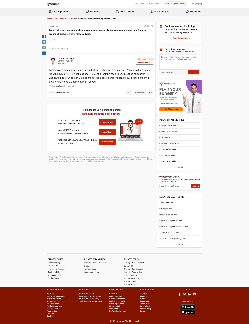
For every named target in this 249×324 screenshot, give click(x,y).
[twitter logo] (184, 295)
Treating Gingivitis (130, 284)
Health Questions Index (117, 299)
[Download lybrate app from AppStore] (188, 314)
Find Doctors (107, 122)
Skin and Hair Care (53, 301)
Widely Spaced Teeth (55, 275)
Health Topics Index (116, 304)
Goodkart (50, 294)
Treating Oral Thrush (131, 278)
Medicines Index (115, 306)
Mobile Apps (145, 301)
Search (196, 186)
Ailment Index (114, 309)
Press (142, 311)
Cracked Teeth (53, 278)
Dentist (86, 266)
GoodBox (50, 316)
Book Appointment (181, 38)
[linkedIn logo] (189, 295)
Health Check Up (54, 263)
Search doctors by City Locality (89, 296)
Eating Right (128, 266)
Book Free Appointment (175, 4)
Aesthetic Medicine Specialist (95, 263)
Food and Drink (52, 309)
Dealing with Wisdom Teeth (134, 263)
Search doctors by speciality (88, 299)
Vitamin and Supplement (56, 296)
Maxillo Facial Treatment (57, 269)
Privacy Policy (145, 306)
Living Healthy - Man (131, 275)
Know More (107, 142)
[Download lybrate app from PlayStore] (188, 308)
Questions (72, 19)
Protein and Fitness (54, 299)
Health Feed (63, 19)
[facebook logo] (179, 295)
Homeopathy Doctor (91, 272)
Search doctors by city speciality (90, 301)
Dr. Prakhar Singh (66, 58)
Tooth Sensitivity (54, 272)
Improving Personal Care (133, 272)
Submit (193, 72)
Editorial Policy (145, 309)
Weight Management (54, 306)
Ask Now (107, 132)
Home (49, 19)
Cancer (55, 19)
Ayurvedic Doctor (90, 269)
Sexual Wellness (53, 304)
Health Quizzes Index (117, 301)
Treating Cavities (130, 281)
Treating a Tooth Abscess (133, 269)
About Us (143, 294)
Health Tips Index (115, 296)
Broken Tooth (53, 266)
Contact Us (144, 296)
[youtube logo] (194, 295)
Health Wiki (113, 294)
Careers (143, 299)
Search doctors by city (86, 294)
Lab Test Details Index (117, 311)
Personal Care (52, 311)
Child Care (50, 314)
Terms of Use (145, 304)
